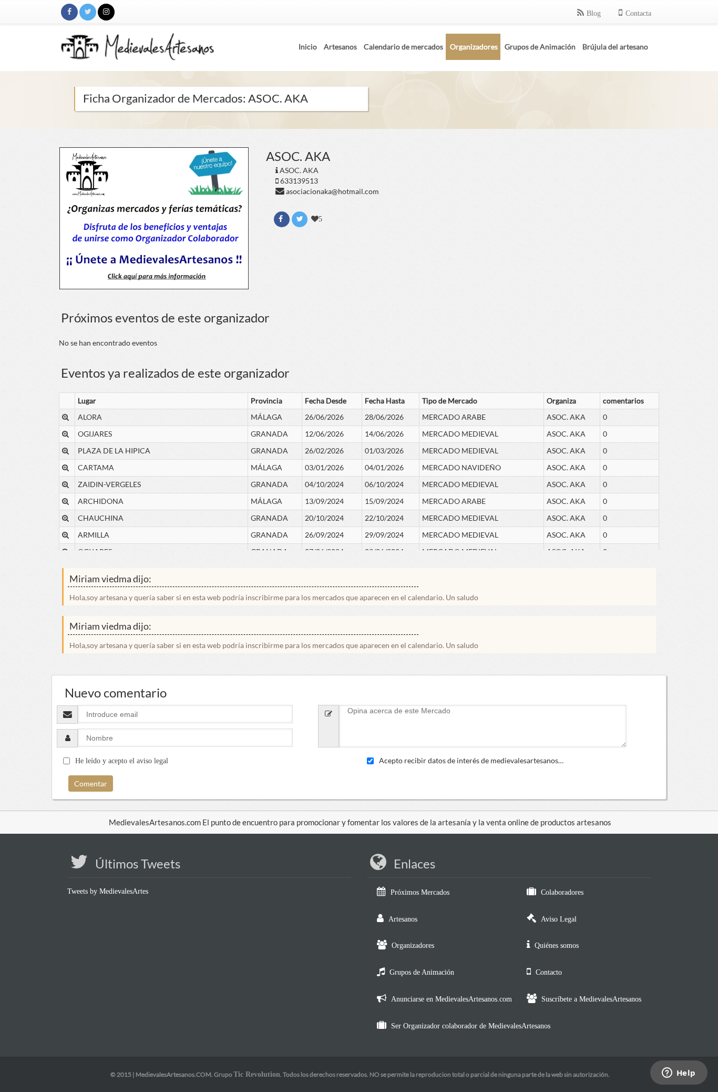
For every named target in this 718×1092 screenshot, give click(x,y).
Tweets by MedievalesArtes (107, 891)
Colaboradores (562, 892)
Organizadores (413, 945)
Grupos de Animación (421, 972)
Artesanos (402, 919)
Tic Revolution (256, 1074)
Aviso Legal (559, 919)
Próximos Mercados (420, 892)
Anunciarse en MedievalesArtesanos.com (451, 999)
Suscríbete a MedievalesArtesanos (591, 999)
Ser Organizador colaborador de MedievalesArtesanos (470, 1026)
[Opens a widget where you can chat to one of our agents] (678, 1073)
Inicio (308, 46)
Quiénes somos (557, 945)
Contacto (549, 972)
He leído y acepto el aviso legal (121, 761)
